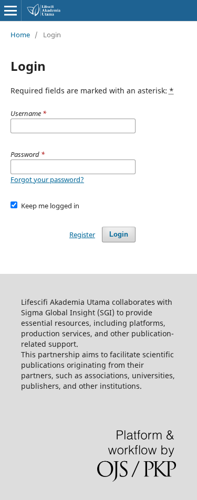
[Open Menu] (10, 10)
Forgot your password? (47, 179)
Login (118, 234)
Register (82, 234)
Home (20, 34)
